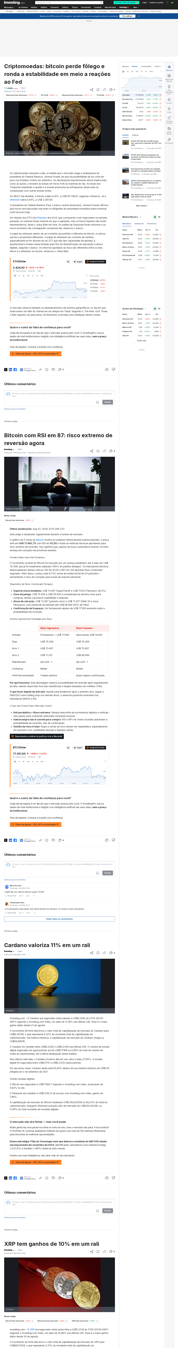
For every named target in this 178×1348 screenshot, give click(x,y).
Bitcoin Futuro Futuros (130, 116)
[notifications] (167, 2)
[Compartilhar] (91, 89)
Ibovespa (126, 95)
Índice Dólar (127, 120)
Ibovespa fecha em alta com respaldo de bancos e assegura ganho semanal (145, 170)
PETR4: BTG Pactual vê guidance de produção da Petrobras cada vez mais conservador (146, 157)
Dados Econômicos (117, 11)
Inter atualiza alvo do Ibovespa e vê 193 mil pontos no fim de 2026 (146, 196)
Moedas (85, 11)
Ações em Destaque (132, 308)
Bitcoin (40, 539)
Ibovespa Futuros (129, 99)
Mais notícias (141, 206)
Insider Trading (155, 11)
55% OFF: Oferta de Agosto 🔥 (126, 3)
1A (32, 276)
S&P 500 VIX (127, 112)
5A (37, 276)
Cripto (43, 11)
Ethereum (42, 217)
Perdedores (152, 224)
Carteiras (66, 11)
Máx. (42, 276)
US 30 (124, 107)
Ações (49, 11)
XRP (32, 1329)
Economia (57, 11)
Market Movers (130, 217)
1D (15, 276)
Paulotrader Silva (17, 903)
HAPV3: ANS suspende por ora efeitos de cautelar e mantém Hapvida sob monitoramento (146, 183)
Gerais (128, 11)
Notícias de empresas (140, 11)
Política (93, 11)
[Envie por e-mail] (53, 369)
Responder (12, 896)
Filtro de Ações (110, 7)
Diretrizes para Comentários (15, 409)
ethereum (15, 199)
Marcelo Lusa (15, 886)
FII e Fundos (76, 11)
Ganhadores (139, 224)
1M (23, 276)
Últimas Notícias (32, 11)
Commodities (103, 11)
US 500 (125, 103)
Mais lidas (21, 11)
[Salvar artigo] (98, 89)
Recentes (9, 11)
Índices (135, 66)
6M (28, 276)
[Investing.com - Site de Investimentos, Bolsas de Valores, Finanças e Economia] (14, 2)
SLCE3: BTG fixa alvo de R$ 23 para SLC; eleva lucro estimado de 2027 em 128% (146, 143)
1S (19, 276)
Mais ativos (126, 224)
